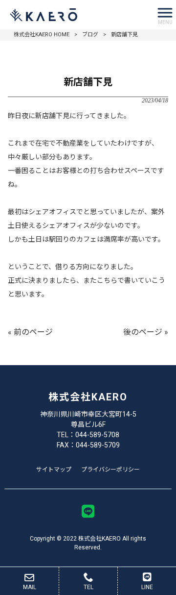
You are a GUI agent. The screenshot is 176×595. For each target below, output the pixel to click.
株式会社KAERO (88, 397)
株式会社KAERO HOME (41, 34)
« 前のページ (30, 332)
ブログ (90, 34)
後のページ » (145, 332)
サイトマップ (53, 469)
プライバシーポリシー (110, 469)
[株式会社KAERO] (76, 14)
